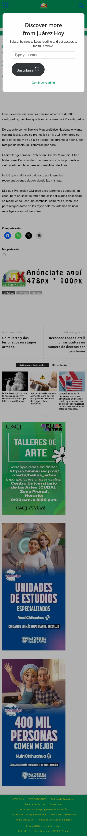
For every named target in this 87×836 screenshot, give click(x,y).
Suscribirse (25, 70)
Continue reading (43, 82)
